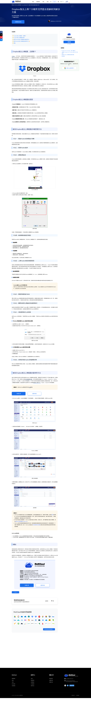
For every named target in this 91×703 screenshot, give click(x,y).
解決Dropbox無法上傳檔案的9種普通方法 (21, 39)
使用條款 (77, 695)
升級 (52, 514)
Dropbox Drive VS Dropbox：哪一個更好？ (69, 50)
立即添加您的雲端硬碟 (48, 629)
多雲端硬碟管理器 (28, 379)
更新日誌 (32, 685)
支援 (47, 1)
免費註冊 (54, 1)
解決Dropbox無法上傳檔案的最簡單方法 (21, 41)
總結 (15, 43)
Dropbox (13, 56)
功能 (33, 1)
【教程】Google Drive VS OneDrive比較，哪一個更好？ (70, 53)
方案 (43, 1)
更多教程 (63, 56)
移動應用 (38, 1)
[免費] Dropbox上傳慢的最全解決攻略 (68, 54)
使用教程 (32, 682)
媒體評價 (51, 680)
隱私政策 (73, 695)
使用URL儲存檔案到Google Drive (21, 521)
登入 (51, 1)
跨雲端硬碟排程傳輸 (36, 524)
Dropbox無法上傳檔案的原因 (19, 37)
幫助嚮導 (32, 680)
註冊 (30, 387)
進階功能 (34, 393)
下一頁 (15, 592)
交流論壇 (32, 683)
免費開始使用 (18, 22)
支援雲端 (13, 685)
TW (61, 1)
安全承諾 (13, 683)
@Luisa (54, 21)
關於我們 (51, 678)
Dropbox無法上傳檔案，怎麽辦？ (20, 35)
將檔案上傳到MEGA (36, 382)
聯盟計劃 (51, 682)
